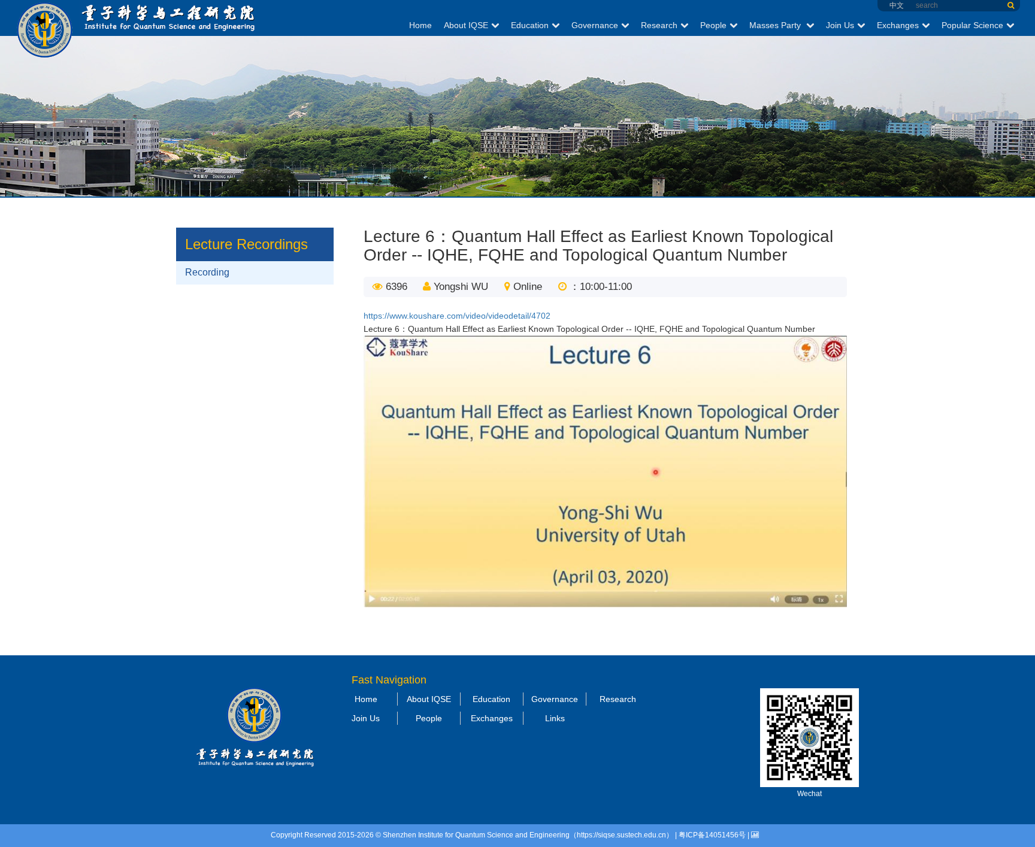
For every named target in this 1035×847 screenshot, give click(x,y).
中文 (896, 5)
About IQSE (466, 25)
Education (530, 25)
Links (555, 718)
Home (420, 25)
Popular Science (972, 25)
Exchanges (898, 25)
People (713, 25)
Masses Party (776, 25)
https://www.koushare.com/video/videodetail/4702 (457, 315)
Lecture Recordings (246, 244)
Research (659, 25)
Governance (594, 25)
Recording (207, 272)
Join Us (840, 25)
